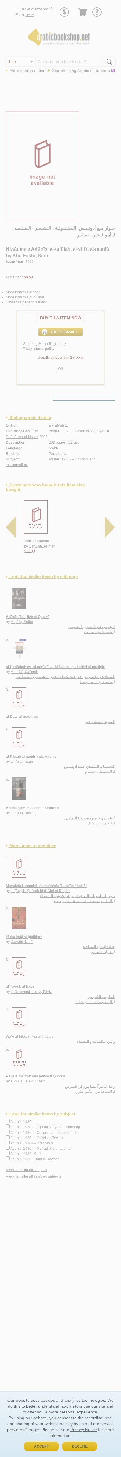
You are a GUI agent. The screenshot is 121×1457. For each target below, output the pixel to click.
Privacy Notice (83, 1429)
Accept (41, 1446)
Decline (80, 1446)
